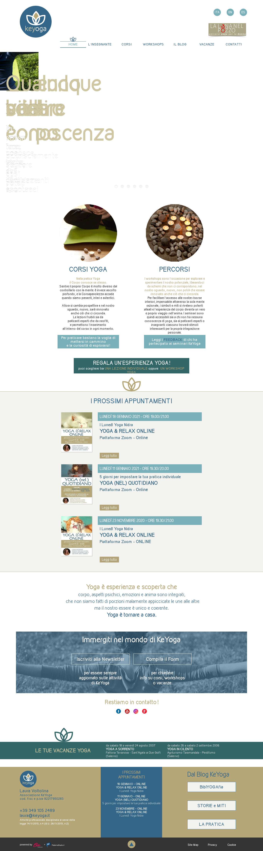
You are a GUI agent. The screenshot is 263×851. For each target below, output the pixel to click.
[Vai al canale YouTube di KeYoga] (127, 711)
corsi (126, 44)
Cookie (231, 844)
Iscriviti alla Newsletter (100, 659)
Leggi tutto (109, 455)
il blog (180, 44)
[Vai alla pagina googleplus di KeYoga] (144, 711)
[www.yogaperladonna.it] (227, 30)
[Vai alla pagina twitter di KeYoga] (135, 711)
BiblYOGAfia (211, 787)
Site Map (193, 844)
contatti (234, 44)
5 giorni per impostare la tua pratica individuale (131, 803)
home (73, 44)
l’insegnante (99, 44)
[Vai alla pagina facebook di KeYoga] (118, 711)
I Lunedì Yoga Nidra (131, 790)
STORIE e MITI (212, 805)
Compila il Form (162, 659)
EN (230, 12)
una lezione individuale (126, 368)
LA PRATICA (211, 824)
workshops (153, 44)
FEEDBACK (173, 340)
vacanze (206, 44)
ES (243, 12)
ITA (217, 12)
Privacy (212, 844)
